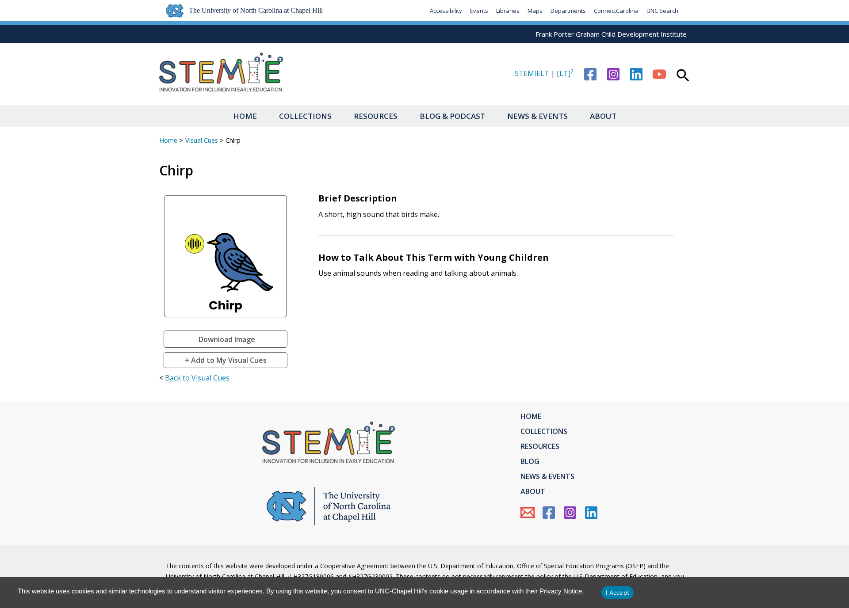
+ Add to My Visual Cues (226, 360)
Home (245, 116)
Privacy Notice (560, 591)
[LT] (565, 73)
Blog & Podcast (452, 116)
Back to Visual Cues (197, 378)
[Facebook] (590, 74)
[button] (683, 76)
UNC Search (662, 11)
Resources (376, 116)
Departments (568, 11)
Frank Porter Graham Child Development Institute (611, 34)
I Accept (617, 592)
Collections (305, 116)
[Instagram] (613, 74)
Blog (529, 461)
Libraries (508, 11)
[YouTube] (659, 74)
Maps (535, 11)
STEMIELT (532, 73)
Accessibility (446, 11)
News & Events (537, 116)
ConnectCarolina (616, 11)
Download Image (227, 339)
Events (479, 11)
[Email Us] (527, 512)
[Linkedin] (636, 74)
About (603, 116)
